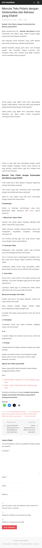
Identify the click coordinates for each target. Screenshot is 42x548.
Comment (6, 451)
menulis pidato (10, 414)
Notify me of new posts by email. (13, 522)
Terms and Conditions (26, 544)
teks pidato (9, 416)
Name (4, 477)
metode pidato (32, 414)
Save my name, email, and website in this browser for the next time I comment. (20, 507)
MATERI (24, 412)
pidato (31, 211)
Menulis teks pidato (21, 414)
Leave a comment (30, 416)
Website (5, 494)
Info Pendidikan (8, 2)
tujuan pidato (17, 416)
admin (20, 20)
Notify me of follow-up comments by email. (16, 515)
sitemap (36, 544)
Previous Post (13, 427)
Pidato (4, 416)
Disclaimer (15, 544)
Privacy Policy (7, 544)
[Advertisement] (21, 78)
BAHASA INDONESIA (15, 412)
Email (4, 486)
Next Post (29, 427)
